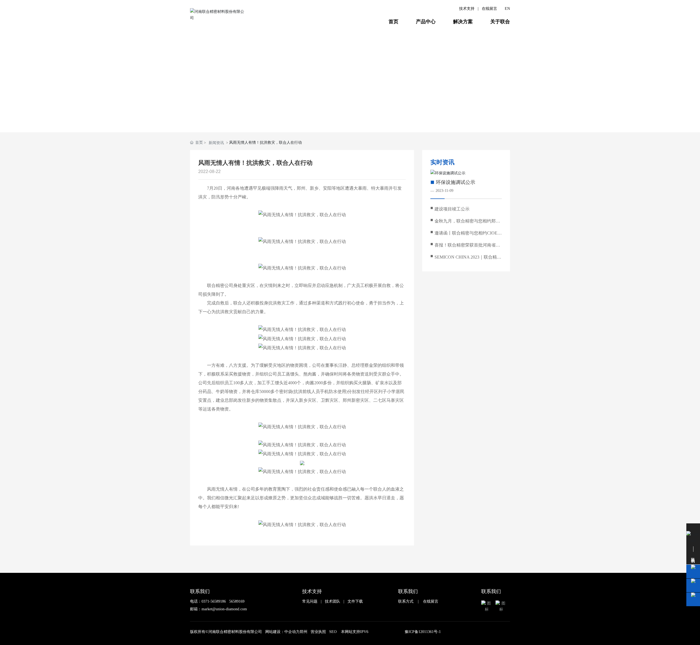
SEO (333, 632)
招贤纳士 (302, 115)
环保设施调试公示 (455, 182)
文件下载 (355, 601)
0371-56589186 (214, 601)
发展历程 (238, 115)
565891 (235, 601)
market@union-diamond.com (224, 609)
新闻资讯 (334, 115)
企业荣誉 (366, 115)
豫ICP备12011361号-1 (423, 632)
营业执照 (318, 632)
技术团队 (332, 601)
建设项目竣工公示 (451, 209)
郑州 (303, 632)
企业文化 (270, 115)
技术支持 (466, 9)
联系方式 (405, 601)
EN (507, 9)
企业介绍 (206, 115)
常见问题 (309, 601)
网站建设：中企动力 (282, 632)
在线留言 (489, 9)
